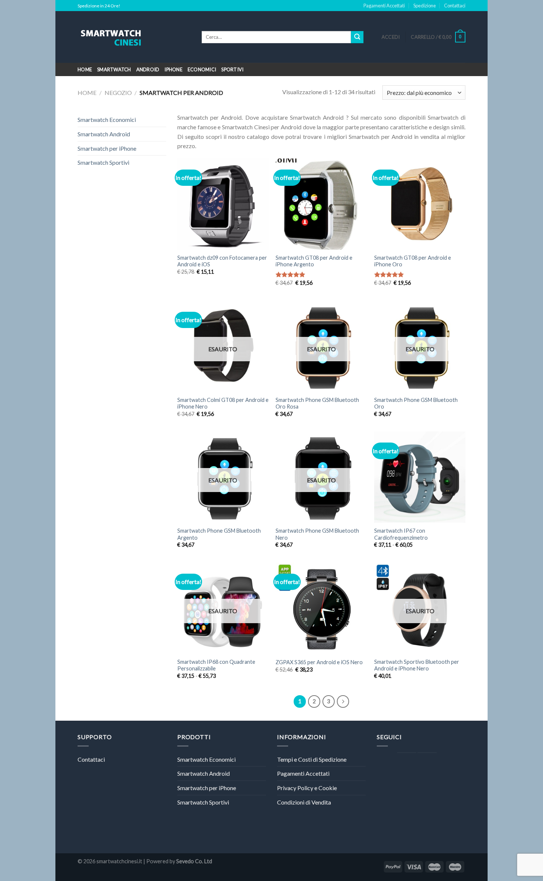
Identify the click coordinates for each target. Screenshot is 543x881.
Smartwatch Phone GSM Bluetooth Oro (416, 403)
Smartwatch (114, 69)
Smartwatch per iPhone (107, 148)
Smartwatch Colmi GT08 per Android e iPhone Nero (223, 403)
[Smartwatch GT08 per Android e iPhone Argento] (321, 204)
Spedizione (424, 5)
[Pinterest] (427, 762)
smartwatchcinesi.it (119, 861)
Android (148, 69)
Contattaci (454, 5)
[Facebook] (407, 762)
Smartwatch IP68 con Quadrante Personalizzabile (216, 665)
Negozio (118, 92)
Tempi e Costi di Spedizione (311, 759)
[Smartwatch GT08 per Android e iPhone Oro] (419, 204)
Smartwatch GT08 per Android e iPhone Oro (412, 261)
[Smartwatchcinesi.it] (134, 37)
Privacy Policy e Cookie (307, 787)
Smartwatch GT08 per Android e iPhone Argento (314, 261)
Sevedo (185, 861)
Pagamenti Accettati (384, 5)
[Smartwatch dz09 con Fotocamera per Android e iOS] (223, 204)
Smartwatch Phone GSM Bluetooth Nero (317, 534)
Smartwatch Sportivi (103, 162)
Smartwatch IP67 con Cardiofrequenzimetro (401, 534)
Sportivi (232, 69)
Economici (202, 69)
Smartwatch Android (104, 133)
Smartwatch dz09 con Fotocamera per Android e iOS (222, 261)
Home (85, 69)
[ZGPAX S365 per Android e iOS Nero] (321, 608)
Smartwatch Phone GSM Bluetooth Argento (219, 534)
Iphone (173, 69)
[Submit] (357, 37)
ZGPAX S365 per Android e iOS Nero (319, 662)
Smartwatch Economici (107, 119)
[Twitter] (386, 762)
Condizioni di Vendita (304, 802)
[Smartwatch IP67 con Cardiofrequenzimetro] (419, 477)
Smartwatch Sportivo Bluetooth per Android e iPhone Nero (416, 665)
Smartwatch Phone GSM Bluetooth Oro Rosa (317, 403)
